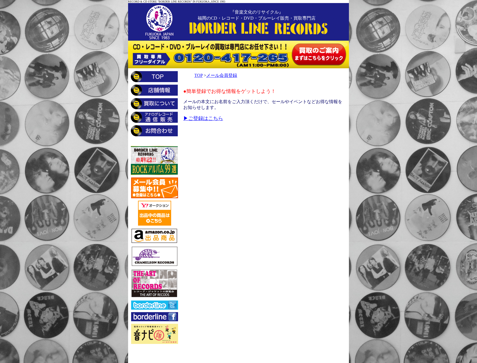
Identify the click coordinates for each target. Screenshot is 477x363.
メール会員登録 (221, 75)
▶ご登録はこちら (203, 118)
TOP (198, 75)
